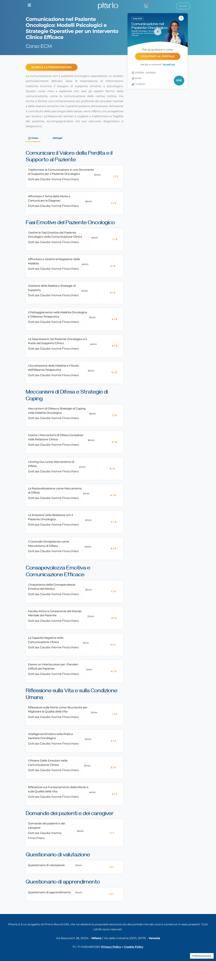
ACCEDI (183, 6)
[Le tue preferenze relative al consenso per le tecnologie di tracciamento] (202, 956)
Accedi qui (169, 64)
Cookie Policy (133, 947)
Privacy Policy (111, 947)
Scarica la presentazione (51, 67)
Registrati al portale (158, 56)
